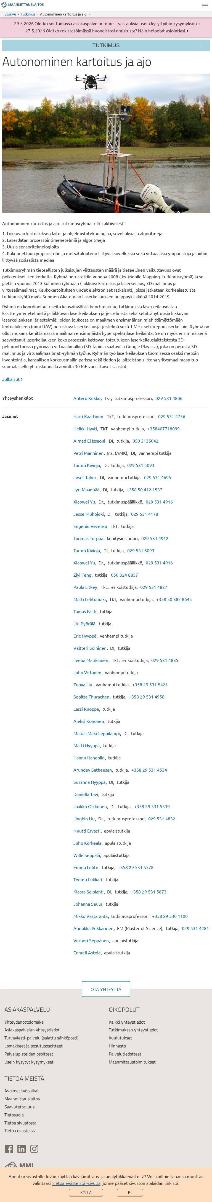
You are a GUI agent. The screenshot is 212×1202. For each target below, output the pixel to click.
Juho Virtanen (87, 672)
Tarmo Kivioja (86, 465)
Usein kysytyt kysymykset (29, 1062)
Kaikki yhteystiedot (127, 1022)
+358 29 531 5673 (148, 891)
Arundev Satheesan (92, 769)
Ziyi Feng (82, 574)
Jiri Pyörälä (84, 623)
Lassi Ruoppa (86, 709)
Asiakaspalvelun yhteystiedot (32, 1029)
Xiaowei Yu (84, 501)
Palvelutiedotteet (125, 1054)
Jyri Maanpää (86, 489)
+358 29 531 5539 (152, 806)
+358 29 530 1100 (170, 916)
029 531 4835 (164, 660)
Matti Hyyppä (86, 745)
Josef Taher (84, 477)
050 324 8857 (124, 574)
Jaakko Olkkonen (90, 806)
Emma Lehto (85, 867)
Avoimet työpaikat (21, 1090)
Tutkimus (28, 14)
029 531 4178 (144, 514)
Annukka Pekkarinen (93, 928)
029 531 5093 (140, 465)
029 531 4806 (168, 398)
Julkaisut (11, 379)
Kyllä (86, 1193)
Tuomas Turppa (88, 538)
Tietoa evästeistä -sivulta (76, 1183)
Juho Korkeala (87, 843)
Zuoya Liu (82, 684)
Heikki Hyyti (85, 428)
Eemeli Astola (86, 952)
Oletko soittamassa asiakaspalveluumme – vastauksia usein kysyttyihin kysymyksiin (116, 23)
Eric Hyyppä (84, 635)
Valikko (205, 5)
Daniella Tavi (85, 794)
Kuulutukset (120, 1037)
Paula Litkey (85, 587)
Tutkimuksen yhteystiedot (133, 1029)
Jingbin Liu (84, 818)
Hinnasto (117, 1045)
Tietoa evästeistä (20, 1130)
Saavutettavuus (19, 1106)
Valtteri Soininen (90, 648)
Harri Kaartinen (88, 416)
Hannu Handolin (89, 757)
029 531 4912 (154, 538)
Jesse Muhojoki (88, 514)
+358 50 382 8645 (174, 599)
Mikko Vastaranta (90, 916)
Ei (130, 1193)
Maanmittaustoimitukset (132, 1062)
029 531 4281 (195, 928)
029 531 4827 (153, 587)
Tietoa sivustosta (20, 1122)
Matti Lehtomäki (89, 599)
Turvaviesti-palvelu (22, 1037)
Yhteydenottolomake (24, 1022)
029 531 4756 (171, 416)
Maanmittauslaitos (22, 1098)
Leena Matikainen (90, 660)
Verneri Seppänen (91, 940)
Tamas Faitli (84, 611)
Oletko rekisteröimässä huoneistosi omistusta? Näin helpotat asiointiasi (115, 30)
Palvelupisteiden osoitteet (28, 1054)
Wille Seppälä (86, 855)
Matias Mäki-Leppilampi (96, 733)
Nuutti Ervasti (86, 830)
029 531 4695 (157, 477)
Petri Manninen (88, 453)
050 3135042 (145, 440)
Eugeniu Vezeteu (90, 526)
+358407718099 (163, 428)
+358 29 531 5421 (150, 684)
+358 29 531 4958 (147, 696)
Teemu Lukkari (87, 879)
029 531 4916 (159, 501)
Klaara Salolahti (88, 891)
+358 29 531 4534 (149, 769)
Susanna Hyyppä (89, 782)
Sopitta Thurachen (91, 696)
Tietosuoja (14, 1114)
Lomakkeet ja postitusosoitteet (33, 1045)
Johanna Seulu (87, 903)
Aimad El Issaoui (89, 440)
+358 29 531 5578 (135, 867)
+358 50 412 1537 (144, 489)
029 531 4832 (161, 818)
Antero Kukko (86, 398)
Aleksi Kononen (88, 721)
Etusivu (10, 14)
